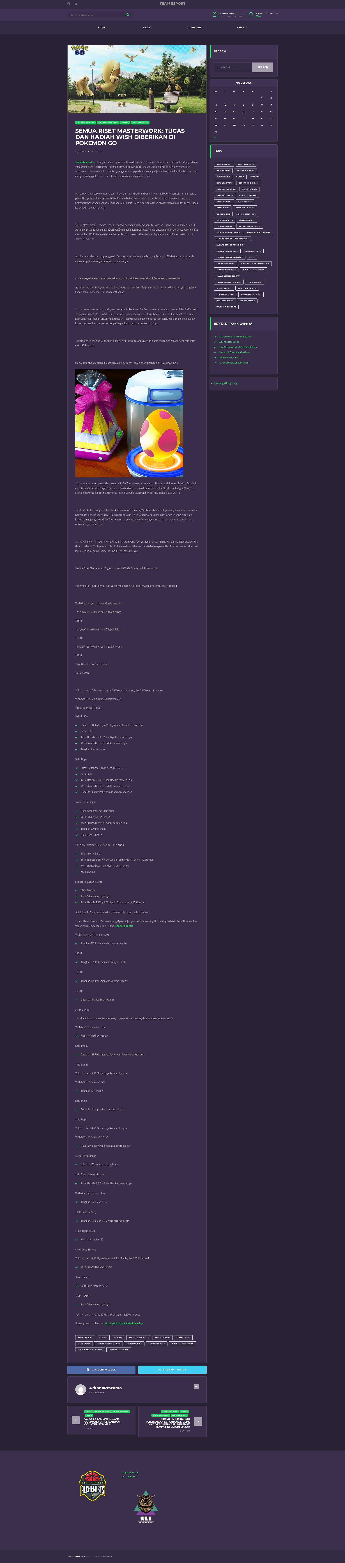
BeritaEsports (246, 164)
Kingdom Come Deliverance (255, 264)
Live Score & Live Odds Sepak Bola (238, 347)
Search (262, 67)
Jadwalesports (84, 162)
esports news (162, 1338)
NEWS (240, 27)
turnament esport (251, 294)
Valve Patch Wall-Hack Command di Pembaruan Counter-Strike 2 (102, 1422)
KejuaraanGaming (226, 264)
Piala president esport (90, 1350)
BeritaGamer (223, 171)
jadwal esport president (230, 245)
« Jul (213, 138)
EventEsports (224, 202)
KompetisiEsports (226, 270)
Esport (103, 1338)
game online (84, 1344)
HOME (101, 27)
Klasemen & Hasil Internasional (235, 337)
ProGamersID (254, 282)
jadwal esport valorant (230, 257)
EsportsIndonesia (226, 189)
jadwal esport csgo (250, 226)
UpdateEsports (225, 301)
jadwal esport (224, 226)
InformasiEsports (246, 214)
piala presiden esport (228, 276)
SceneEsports (224, 288)
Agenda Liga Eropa (229, 342)
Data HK (131, 1476)
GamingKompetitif (245, 208)
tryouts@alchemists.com (231, 16)
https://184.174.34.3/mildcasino (123, 1323)
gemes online (223, 214)
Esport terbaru (247, 195)
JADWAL (146, 27)
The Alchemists (75, 1557)
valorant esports (118, 1350)
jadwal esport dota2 (228, 232)
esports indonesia (139, 1338)
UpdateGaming (247, 301)
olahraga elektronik (182, 1344)
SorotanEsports (247, 288)
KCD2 (252, 257)
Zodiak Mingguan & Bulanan (234, 363)
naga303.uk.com (130, 1472)
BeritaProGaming (245, 171)
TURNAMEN (194, 27)
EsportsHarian (224, 183)
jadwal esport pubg (227, 251)
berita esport (85, 1338)
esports (118, 1338)
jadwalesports (156, 1344)
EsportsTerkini (225, 195)
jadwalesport (134, 1344)
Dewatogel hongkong (225, 383)
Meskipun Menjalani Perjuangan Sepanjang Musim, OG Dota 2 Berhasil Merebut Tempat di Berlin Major (168, 1423)
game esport (183, 1338)
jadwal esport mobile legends (233, 239)
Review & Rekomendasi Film (234, 352)
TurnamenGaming (225, 294)
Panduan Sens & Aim (230, 357)
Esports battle (124, 926)
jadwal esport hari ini (108, 1344)
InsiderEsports (225, 220)
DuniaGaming (223, 177)
